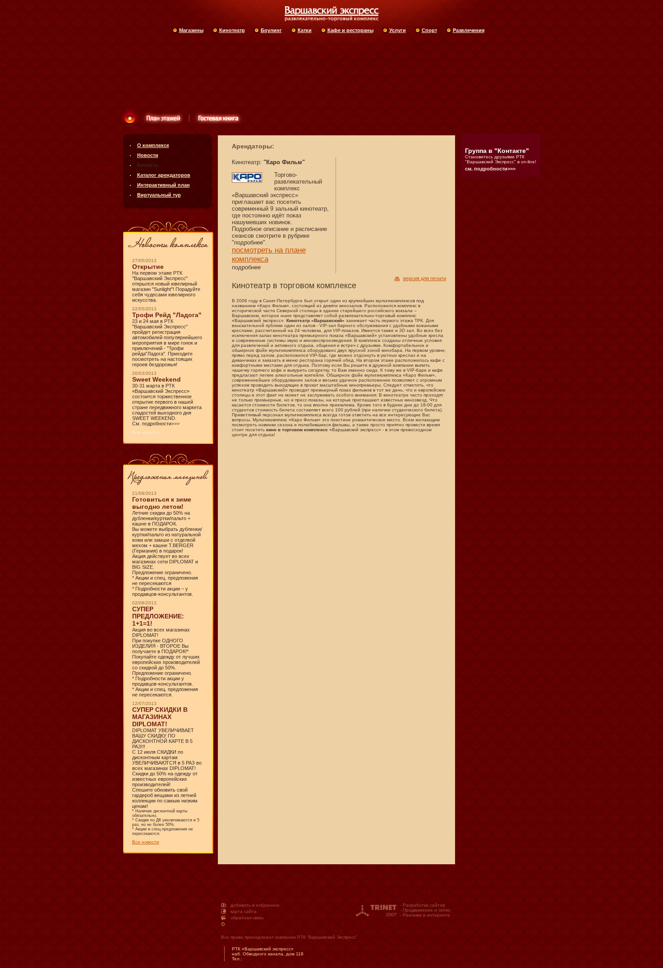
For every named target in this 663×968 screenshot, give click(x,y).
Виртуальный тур (159, 195)
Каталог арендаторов (163, 175)
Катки (305, 30)
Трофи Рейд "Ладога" (167, 314)
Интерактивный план (163, 185)
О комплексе (153, 145)
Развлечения (468, 30)
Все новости (145, 841)
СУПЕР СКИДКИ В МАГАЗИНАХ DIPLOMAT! (160, 717)
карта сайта (243, 911)
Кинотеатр (232, 30)
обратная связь (247, 917)
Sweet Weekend (156, 379)
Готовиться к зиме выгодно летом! (161, 503)
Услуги (397, 30)
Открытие (148, 266)
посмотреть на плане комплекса (269, 254)
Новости (147, 155)
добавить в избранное (255, 905)
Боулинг (271, 30)
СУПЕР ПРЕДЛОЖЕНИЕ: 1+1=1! (158, 616)
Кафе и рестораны (350, 30)
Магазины (191, 30)
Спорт (429, 30)
